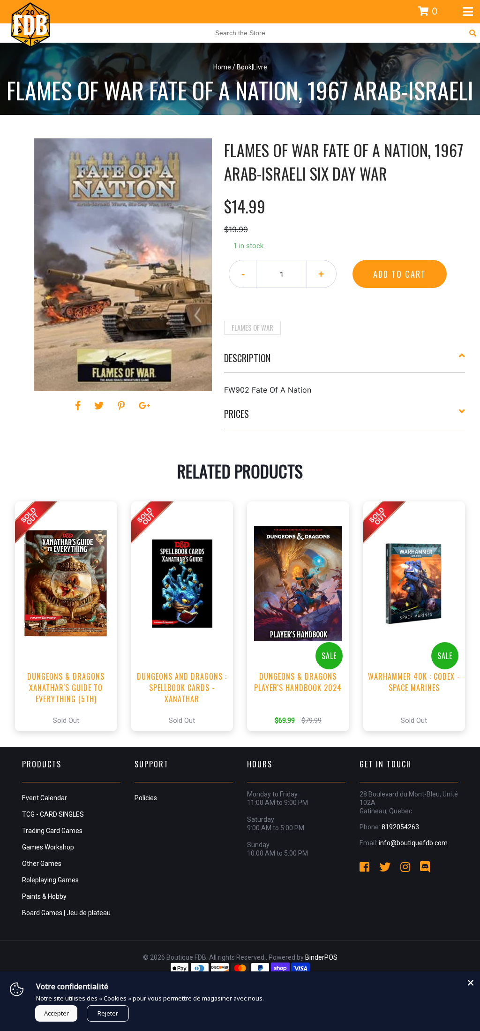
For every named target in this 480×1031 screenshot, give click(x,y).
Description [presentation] (247, 358)
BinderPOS (321, 957)
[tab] (344, 361)
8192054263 (400, 827)
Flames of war (252, 327)
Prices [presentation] (236, 414)
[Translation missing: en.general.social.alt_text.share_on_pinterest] (123, 405)
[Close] (470, 981)
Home (222, 67)
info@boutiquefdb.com (413, 843)
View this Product (70, 616)
